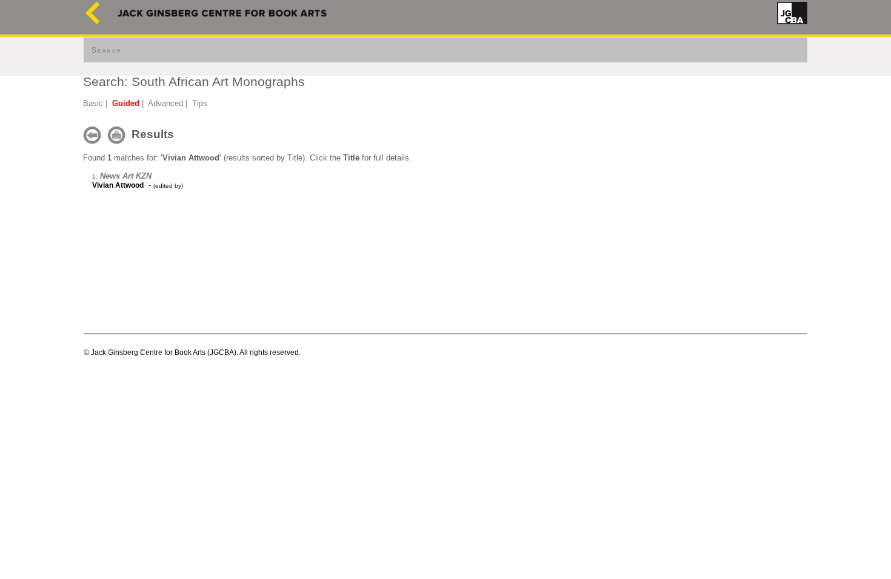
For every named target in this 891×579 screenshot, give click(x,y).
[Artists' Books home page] (93, 21)
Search (107, 50)
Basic (93, 103)
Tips (199, 103)
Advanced (165, 103)
